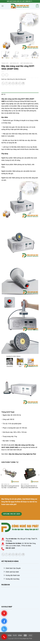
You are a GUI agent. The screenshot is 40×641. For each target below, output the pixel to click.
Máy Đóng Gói (14, 63)
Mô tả (3, 94)
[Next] (35, 31)
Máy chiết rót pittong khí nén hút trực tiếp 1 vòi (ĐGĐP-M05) (10, 486)
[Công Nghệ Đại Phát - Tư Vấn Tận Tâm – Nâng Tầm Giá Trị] (20, 5)
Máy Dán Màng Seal (26, 63)
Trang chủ (4, 63)
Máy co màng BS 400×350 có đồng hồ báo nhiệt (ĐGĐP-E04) (29, 486)
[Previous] (4, 31)
